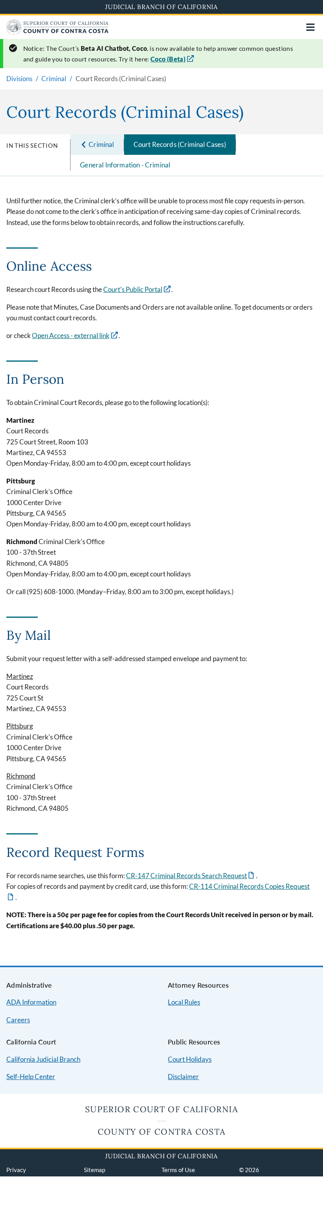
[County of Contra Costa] (57, 32)
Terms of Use (178, 1169)
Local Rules (184, 1002)
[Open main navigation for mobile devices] (310, 27)
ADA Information (31, 1002)
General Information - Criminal (125, 165)
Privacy (16, 1169)
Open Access (71, 335)
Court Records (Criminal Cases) (180, 144)
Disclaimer (183, 1076)
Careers (18, 1020)
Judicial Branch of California (161, 7)
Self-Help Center (30, 1076)
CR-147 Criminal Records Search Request (190, 875)
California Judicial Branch (43, 1059)
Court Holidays (190, 1059)
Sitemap (94, 1169)
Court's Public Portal (132, 289)
